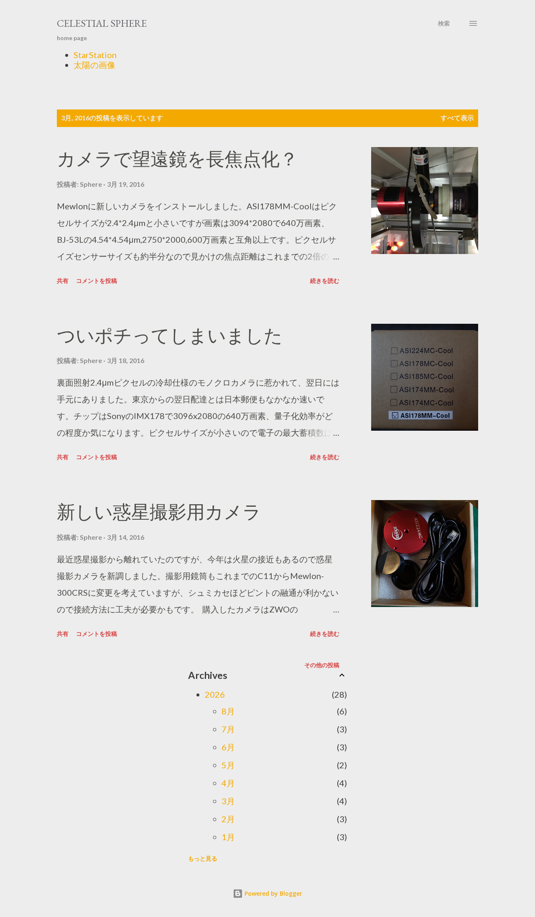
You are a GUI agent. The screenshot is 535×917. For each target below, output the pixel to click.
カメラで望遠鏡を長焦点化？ (177, 159)
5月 (228, 765)
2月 (228, 819)
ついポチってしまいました (170, 336)
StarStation (95, 55)
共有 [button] (63, 280)
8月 (228, 711)
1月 (228, 837)
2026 (215, 694)
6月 (228, 747)
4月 (228, 783)
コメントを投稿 (96, 280)
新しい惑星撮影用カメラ (159, 512)
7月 (228, 729)
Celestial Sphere (102, 23)
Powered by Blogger (272, 893)
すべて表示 (457, 118)
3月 (228, 801)
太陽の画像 (94, 65)
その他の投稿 (321, 664)
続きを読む (324, 280)
